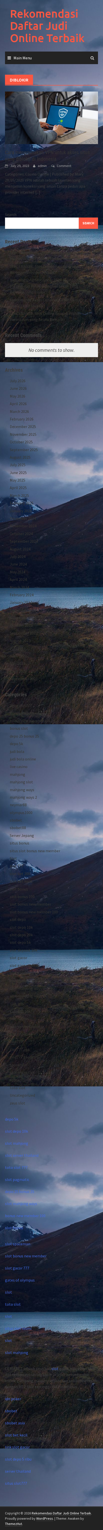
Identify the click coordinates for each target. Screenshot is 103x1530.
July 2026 (18, 380)
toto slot (18, 1087)
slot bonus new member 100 (34, 911)
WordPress (44, 1518)
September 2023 (24, 632)
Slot (13, 858)
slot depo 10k (21, 927)
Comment (64, 165)
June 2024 (18, 564)
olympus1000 (21, 812)
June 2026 (18, 388)
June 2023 (18, 655)
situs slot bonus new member (35, 850)
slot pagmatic (17, 1179)
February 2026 (22, 418)
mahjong (17, 774)
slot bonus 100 (22, 896)
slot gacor (18, 957)
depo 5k (16, 743)
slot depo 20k (21, 934)
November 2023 (23, 617)
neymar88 (18, 804)
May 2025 (17, 480)
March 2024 (19, 587)
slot (8, 1292)
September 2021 (24, 678)
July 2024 (18, 556)
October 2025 (21, 441)
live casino (19, 766)
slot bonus (19, 888)
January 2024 (21, 602)
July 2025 (18, 464)
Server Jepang (22, 835)
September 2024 (24, 541)
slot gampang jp (24, 972)
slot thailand (21, 1034)
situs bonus (19, 842)
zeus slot (17, 1103)
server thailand (18, 1471)
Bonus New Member (27, 713)
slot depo (18, 919)
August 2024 (20, 548)
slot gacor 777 (17, 1267)
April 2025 (18, 487)
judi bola (17, 751)
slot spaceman (17, 1243)
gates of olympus (20, 1280)
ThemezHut (13, 1523)
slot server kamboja (27, 1026)
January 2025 (21, 510)
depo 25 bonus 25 (24, 736)
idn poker (13, 1398)
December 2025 (23, 426)
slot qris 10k (20, 1011)
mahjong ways (22, 789)
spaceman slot (22, 1072)
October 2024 (21, 533)
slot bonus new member (30, 904)
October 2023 (21, 625)
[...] (37, 192)
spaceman (18, 1064)
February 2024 (22, 594)
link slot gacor (17, 1447)
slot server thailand (21, 1155)
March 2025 (19, 495)
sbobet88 (18, 827)
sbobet (16, 820)
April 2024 (18, 579)
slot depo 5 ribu (18, 1459)
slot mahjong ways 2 (27, 995)
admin (42, 165)
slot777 (16, 1041)
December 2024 (23, 518)
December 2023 (23, 610)
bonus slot (19, 728)
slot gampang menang (29, 980)
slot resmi (18, 1018)
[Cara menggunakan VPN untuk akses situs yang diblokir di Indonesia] (51, 117)
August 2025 (20, 457)
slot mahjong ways (26, 988)
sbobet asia (15, 1422)
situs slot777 (16, 1483)
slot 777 (17, 865)
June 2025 (18, 472)
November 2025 (23, 434)
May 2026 (17, 396)
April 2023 (18, 671)
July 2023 (18, 648)
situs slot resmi (18, 1328)
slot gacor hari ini (25, 965)
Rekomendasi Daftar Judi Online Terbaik (47, 26)
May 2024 (17, 571)
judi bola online (23, 758)
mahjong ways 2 (23, 797)
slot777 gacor (21, 1056)
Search (10, 214)
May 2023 (17, 663)
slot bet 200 (20, 873)
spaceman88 (20, 1079)
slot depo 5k (20, 942)
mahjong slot (21, 781)
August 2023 (20, 640)
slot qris (17, 1003)
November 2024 (23, 525)
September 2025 (24, 449)
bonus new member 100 (30, 720)
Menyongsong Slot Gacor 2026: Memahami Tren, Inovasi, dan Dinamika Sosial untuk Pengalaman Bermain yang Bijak (51, 285)
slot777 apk (20, 1049)
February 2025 (22, 502)
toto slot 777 (16, 1167)
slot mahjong (16, 1143)
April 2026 (18, 403)
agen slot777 (21, 705)
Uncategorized (22, 1095)
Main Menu (23, 57)
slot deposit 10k (23, 950)
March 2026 (19, 411)
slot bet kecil (21, 881)
